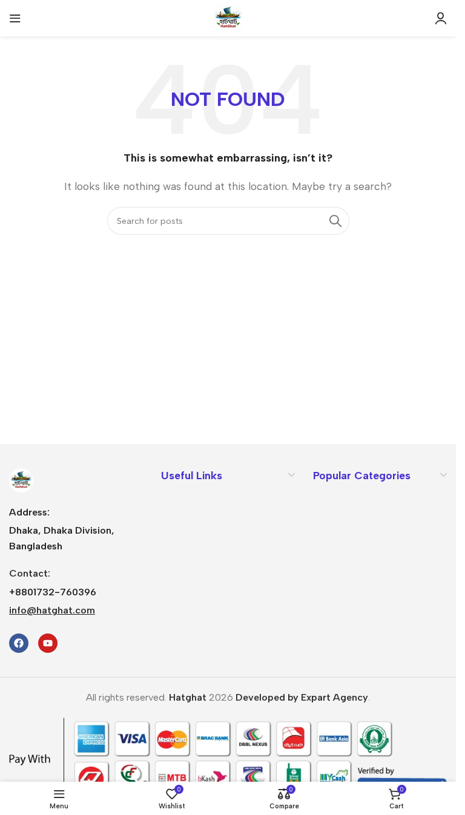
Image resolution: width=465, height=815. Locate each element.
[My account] (441, 18)
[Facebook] (18, 643)
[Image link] (21, 479)
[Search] (335, 221)
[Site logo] (228, 17)
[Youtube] (48, 643)
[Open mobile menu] (15, 18)
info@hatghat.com (52, 610)
